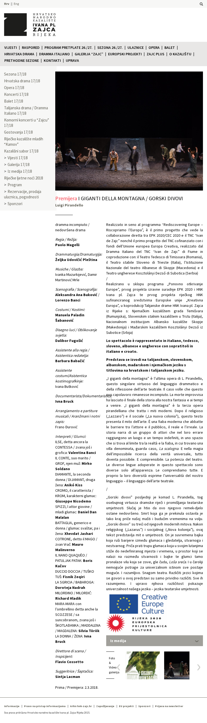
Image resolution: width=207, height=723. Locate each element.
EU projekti (126, 706)
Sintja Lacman (67, 676)
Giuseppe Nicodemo (73, 501)
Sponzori (15, 203)
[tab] (154, 640)
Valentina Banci (82, 452)
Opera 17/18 (14, 87)
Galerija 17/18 (18, 164)
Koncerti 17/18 (16, 94)
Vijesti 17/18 (17, 157)
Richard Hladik (68, 598)
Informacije (11, 706)
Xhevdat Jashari (78, 533)
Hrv (6, 4)
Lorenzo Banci (67, 300)
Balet (169, 47)
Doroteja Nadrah (70, 587)
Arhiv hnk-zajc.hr (81, 706)
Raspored (31, 47)
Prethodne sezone (21, 60)
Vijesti (10, 47)
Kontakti (52, 60)
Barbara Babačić (70, 360)
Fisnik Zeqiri (74, 576)
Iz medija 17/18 (20, 171)
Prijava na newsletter (169, 706)
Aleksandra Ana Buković (76, 294)
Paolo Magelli (67, 244)
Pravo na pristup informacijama (44, 706)
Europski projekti (125, 54)
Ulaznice (135, 47)
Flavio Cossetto (69, 661)
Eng (16, 4)
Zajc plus (155, 54)
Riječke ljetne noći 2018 (23, 178)
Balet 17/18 (13, 101)
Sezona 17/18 (15, 74)
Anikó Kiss (73, 485)
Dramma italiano (54, 54)
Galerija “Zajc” (89, 54)
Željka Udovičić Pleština (76, 259)
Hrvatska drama (19, 54)
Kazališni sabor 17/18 (21, 151)
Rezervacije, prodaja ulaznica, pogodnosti (22, 194)
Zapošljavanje (105, 706)
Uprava (72, 60)
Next (197, 667)
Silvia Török (88, 630)
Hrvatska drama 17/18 (22, 80)
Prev (120, 667)
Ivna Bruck (64, 401)
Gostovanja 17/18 (18, 132)
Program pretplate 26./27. (68, 47)
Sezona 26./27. (110, 47)
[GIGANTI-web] (142, 665)
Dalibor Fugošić (69, 340)
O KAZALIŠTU (180, 54)
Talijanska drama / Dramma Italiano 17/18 (26, 110)
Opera (154, 47)
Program (15, 184)
